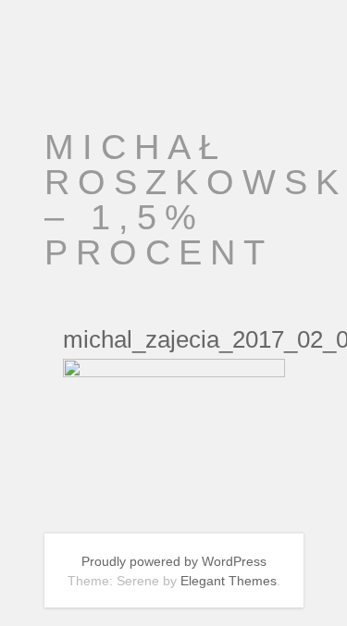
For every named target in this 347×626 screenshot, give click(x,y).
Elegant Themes (228, 580)
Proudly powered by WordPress (173, 561)
